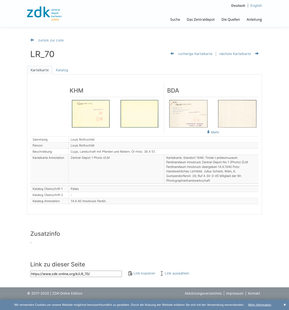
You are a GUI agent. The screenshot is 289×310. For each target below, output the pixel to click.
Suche (175, 19)
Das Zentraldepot (201, 19)
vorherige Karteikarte (194, 54)
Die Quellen (231, 19)
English (256, 5)
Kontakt (254, 293)
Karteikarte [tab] (40, 70)
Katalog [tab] (62, 70)
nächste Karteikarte (235, 54)
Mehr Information (259, 304)
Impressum (235, 293)
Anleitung (254, 19)
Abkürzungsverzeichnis (203, 293)
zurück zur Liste (50, 40)
